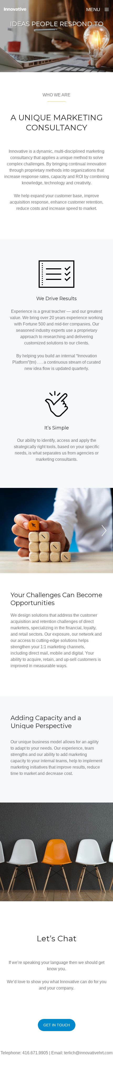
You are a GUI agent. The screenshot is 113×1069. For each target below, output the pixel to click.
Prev (104, 530)
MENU (93, 9)
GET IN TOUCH (56, 1025)
